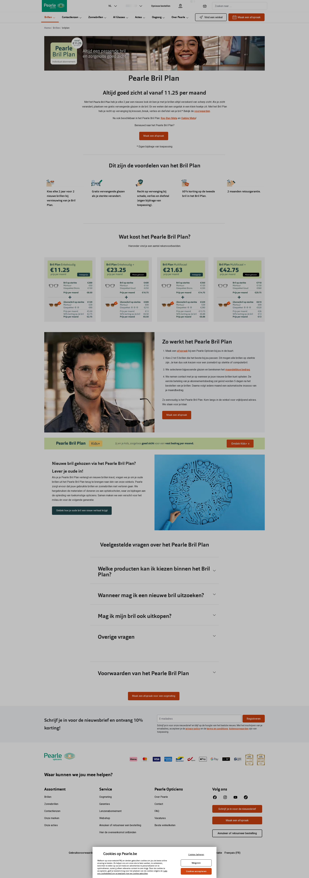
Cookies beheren (196, 854)
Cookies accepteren (196, 871)
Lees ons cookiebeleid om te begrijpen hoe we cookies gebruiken (132, 872)
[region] (154, 862)
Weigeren (196, 863)
